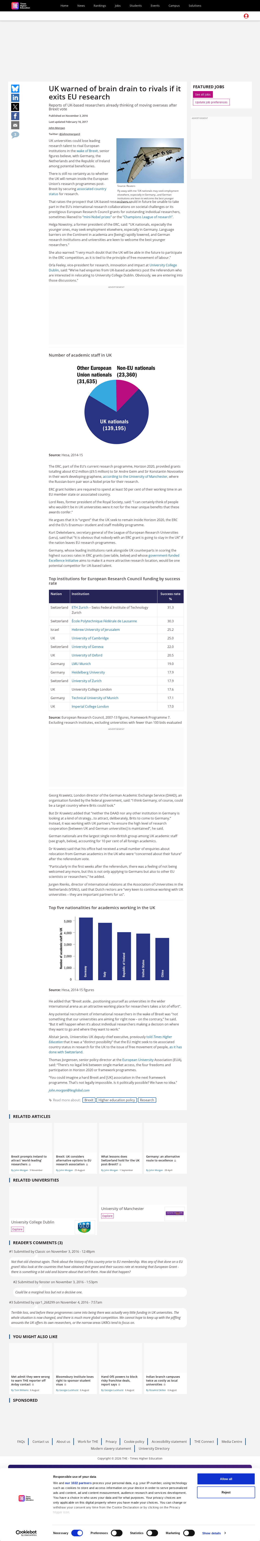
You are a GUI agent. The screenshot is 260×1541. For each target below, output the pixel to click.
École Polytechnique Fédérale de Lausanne (104, 621)
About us (63, 1441)
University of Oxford (87, 655)
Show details (211, 1533)
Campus (174, 6)
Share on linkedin (15, 98)
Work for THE (88, 1441)
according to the (116, 476)
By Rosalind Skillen (156, 1390)
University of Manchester (148, 476)
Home (64, 6)
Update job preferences (211, 102)
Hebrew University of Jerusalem (96, 629)
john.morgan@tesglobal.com (69, 1090)
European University (138, 1060)
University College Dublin (32, 1222)
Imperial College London (90, 706)
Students (136, 6)
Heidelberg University (88, 672)
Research (147, 1100)
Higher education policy (117, 1100)
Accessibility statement (169, 1441)
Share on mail (15, 125)
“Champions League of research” (148, 217)
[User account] (246, 16)
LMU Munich (81, 664)
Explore (17, 1229)
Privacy (111, 1441)
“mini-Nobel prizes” (97, 217)
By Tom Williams (19, 1390)
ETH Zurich (80, 607)
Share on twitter (15, 107)
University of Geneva (87, 646)
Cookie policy (134, 1441)
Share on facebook (15, 116)
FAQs (21, 1441)
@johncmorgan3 (69, 134)
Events (155, 6)
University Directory (154, 1448)
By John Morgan (19, 1170)
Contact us (40, 1441)
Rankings (100, 6)
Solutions (195, 6)
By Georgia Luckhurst (67, 1390)
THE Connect (204, 1441)
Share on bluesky (15, 89)
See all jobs (203, 94)
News (81, 6)
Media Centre (232, 1441)
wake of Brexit (87, 151)
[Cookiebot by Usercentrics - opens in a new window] (26, 1533)
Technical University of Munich (95, 698)
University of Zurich (87, 681)
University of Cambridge (90, 638)
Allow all (226, 1479)
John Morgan (57, 128)
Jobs (118, 6)
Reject (226, 1492)
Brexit (88, 1100)
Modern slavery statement (111, 1448)
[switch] (116, 1533)
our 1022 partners (78, 1483)
